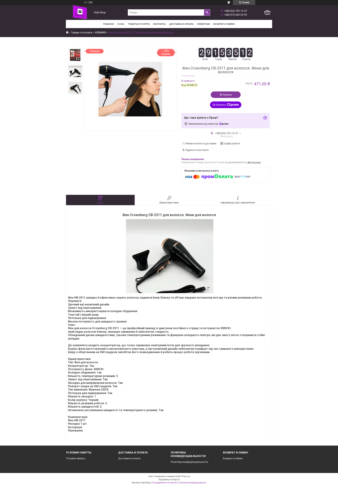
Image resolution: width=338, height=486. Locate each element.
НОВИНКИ (100, 32)
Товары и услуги (139, 24)
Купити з (221, 104)
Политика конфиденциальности (189, 462)
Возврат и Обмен (224, 24)
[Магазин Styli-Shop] (79, 12)
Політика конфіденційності (192, 482)
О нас (120, 24)
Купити (227, 94)
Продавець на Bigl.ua (169, 479)
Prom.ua (186, 476)
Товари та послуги (81, 32)
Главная (108, 24)
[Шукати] (207, 12)
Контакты (159, 24)
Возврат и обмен (233, 458)
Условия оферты (75, 458)
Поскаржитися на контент (165, 482)
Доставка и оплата (181, 24)
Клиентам (203, 24)
